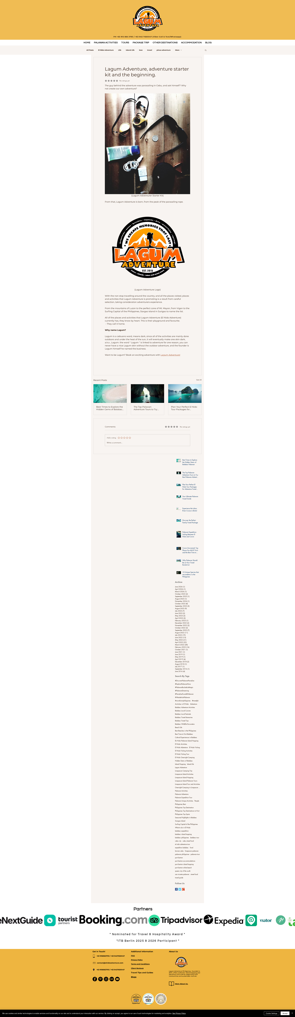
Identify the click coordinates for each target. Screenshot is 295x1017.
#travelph (195, 701)
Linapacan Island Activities (184, 774)
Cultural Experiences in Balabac (186, 737)
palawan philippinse (182, 854)
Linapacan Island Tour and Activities (187, 784)
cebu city (178, 841)
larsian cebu (179, 851)
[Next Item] (290, 920)
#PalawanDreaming (182, 691)
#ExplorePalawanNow (183, 684)
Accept (285, 1013)
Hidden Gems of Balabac (184, 761)
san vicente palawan (182, 874)
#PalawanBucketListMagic (184, 687)
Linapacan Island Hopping (184, 777)
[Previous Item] (5, 920)
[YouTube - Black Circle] (117, 979)
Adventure (193, 704)
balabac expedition (182, 831)
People (197, 801)
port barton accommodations (185, 861)
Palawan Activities (181, 791)
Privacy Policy (137, 960)
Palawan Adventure (181, 794)
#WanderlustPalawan (182, 697)
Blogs (133, 977)
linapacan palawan (191, 851)
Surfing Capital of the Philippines (186, 824)
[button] (105, 42)
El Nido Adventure (106, 50)
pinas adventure (164, 50)
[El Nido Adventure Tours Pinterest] (100, 979)
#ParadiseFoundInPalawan (184, 694)
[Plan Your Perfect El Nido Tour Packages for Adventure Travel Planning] (185, 393)
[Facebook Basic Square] (176, 889)
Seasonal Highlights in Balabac (186, 818)
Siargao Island (180, 821)
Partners (143, 909)
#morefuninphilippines (183, 701)
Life (119, 50)
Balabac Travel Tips (182, 721)
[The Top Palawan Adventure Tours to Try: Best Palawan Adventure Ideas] (147, 393)
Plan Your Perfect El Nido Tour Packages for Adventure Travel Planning (184, 408)
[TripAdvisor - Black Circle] (111, 979)
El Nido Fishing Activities (183, 751)
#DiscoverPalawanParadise (184, 681)
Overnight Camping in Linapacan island (187, 787)
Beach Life (178, 727)
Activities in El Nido (182, 704)
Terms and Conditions (140, 964)
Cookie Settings (271, 1013)
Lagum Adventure (181, 767)
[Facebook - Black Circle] (95, 979)
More (177, 50)
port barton (179, 858)
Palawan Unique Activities (184, 801)
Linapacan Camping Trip (183, 771)
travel (149, 50)
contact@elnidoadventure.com (110, 963)
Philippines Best (180, 804)
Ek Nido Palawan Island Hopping (186, 741)
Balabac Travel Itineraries (184, 717)
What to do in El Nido (182, 828)
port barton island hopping (184, 864)
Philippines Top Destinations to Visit (187, 811)
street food (194, 874)
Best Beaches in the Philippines (185, 731)
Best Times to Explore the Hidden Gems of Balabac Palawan (109, 408)
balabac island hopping (183, 834)
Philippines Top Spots (182, 814)
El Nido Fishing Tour (182, 754)
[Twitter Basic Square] (179, 889)
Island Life (130, 50)
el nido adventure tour (182, 844)
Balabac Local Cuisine (182, 711)
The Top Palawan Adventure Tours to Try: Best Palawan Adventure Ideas (147, 408)
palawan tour (195, 854)
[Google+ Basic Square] (183, 889)
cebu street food (188, 841)
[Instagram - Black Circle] (106, 979)
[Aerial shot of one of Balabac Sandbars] (110, 393)
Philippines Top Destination (184, 807)
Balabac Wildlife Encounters (185, 724)
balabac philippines (182, 838)
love (141, 50)
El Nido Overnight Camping (185, 757)
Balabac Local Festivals (183, 714)
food (191, 848)
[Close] (292, 1013)
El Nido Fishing (194, 747)
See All (199, 380)
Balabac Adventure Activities (185, 707)
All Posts (90, 50)
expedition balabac (182, 848)
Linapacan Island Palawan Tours (186, 781)
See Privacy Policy (179, 1013)
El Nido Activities (181, 744)
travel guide (179, 878)
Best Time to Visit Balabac (184, 734)
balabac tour (194, 838)
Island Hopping (180, 764)
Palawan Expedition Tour (183, 797)
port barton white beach (183, 868)
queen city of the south (182, 871)
